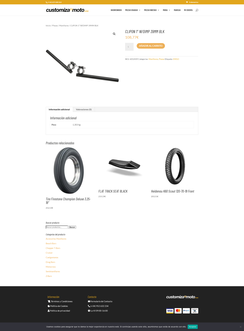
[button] (114, 33)
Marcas (177, 10)
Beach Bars (51, 243)
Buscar (72, 227)
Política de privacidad (60, 310)
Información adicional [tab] (59, 109)
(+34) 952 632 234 (99, 306)
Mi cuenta (188, 10)
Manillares (64, 25)
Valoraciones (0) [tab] (84, 109)
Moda (165, 10)
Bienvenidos (116, 10)
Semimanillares (53, 271)
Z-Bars (49, 276)
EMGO (176, 59)
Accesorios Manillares (56, 238)
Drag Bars (50, 262)
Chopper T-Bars (53, 248)
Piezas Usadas (131, 10)
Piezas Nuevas (150, 10)
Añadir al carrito (151, 45)
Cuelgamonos (52, 257)
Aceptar (192, 326)
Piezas (55, 25)
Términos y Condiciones (61, 301)
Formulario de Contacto (101, 301)
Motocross (51, 266)
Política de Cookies (59, 306)
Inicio (48, 25)
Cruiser (49, 252)
